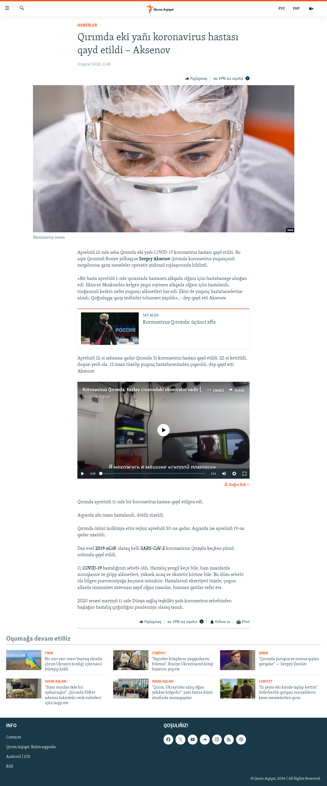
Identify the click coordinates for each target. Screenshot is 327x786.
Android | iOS (18, 757)
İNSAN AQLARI (55, 682)
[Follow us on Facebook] (168, 739)
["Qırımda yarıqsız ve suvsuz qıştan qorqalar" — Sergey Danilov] (237, 660)
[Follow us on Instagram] (217, 739)
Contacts (13, 737)
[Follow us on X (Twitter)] (180, 739)
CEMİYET (159, 653)
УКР (296, 9)
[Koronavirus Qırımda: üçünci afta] (110, 328)
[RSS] (229, 739)
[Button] (196, 78)
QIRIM (263, 653)
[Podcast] (241, 739)
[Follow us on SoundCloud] (204, 739)
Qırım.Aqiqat (98, 397)
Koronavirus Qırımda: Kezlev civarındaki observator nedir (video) (148, 389)
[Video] (311, 8)
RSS (9, 767)
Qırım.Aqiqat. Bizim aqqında (31, 747)
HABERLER (87, 25)
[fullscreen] (244, 473)
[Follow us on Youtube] (192, 739)
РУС (281, 9)
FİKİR (49, 653)
